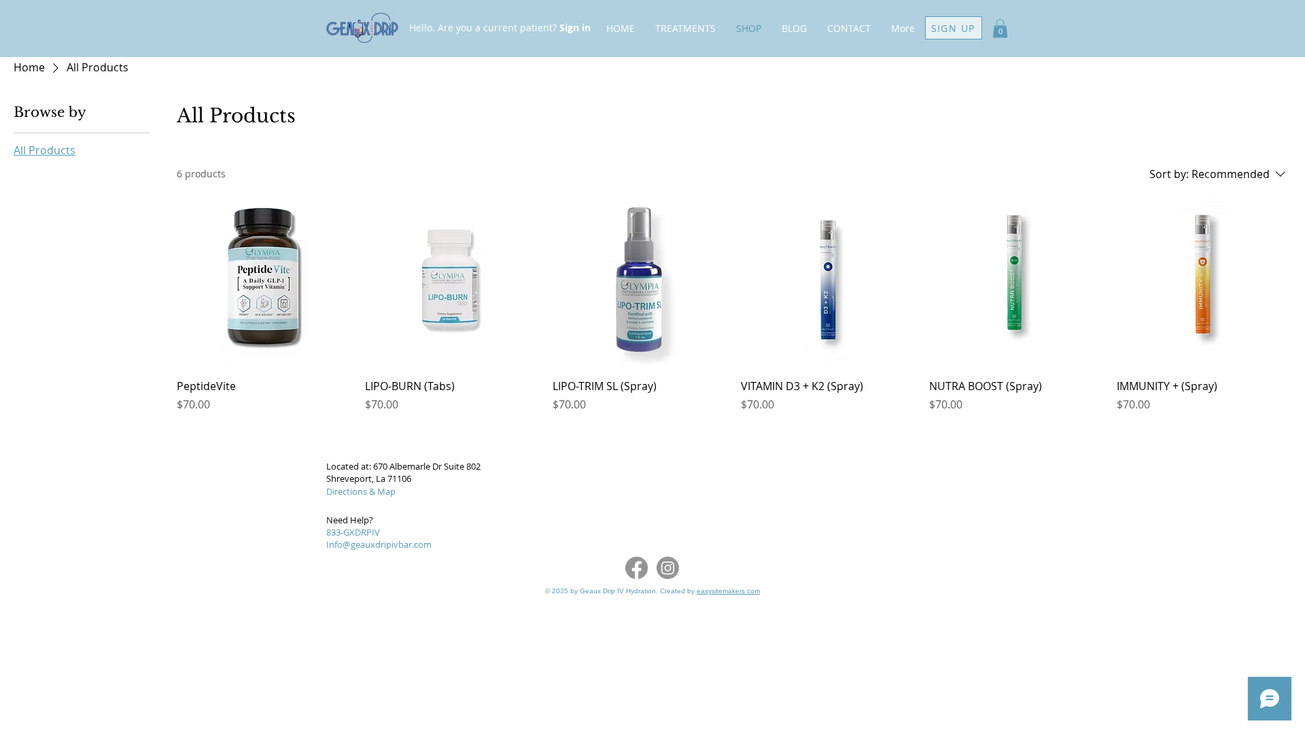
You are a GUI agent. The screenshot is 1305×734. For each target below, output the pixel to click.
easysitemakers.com (728, 591)
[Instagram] (668, 568)
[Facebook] (636, 568)
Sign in (575, 27)
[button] (1000, 28)
